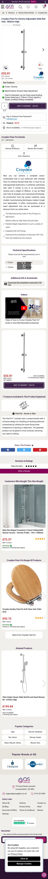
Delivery (22, 803)
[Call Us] (28, 7)
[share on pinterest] (40, 450)
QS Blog (5, 807)
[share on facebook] (8, 450)
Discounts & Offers (9, 810)
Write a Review (24, 471)
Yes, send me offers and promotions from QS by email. (22, 834)
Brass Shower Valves (13, 743)
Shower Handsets (35, 732)
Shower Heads (35, 737)
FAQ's (39, 807)
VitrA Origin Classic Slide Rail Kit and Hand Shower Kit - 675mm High (23, 698)
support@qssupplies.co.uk (16, 794)
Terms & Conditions (27, 810)
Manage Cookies (24, 864)
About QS (6, 803)
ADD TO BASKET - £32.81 (27, 106)
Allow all (24, 859)
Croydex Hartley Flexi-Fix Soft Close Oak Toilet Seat (21, 610)
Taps (13, 732)
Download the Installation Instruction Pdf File (25, 283)
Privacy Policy (24, 807)
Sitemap (5, 814)
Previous (2, 2)
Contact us (41, 803)
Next (45, 2)
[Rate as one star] (26, 466)
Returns (40, 810)
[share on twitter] (24, 450)
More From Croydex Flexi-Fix (24, 635)
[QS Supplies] (10, 6)
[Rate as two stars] (27, 466)
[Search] (20, 7)
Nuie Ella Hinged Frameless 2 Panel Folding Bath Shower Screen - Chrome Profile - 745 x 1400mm (22, 531)
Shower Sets (35, 743)
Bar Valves (13, 737)
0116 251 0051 (39, 794)
